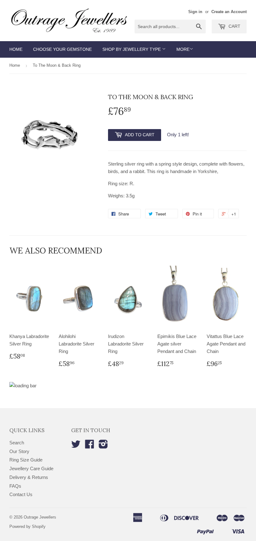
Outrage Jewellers (40, 517)
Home (15, 49)
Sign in (195, 11)
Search (16, 442)
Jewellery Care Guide (31, 468)
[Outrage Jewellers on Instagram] (103, 446)
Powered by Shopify (27, 526)
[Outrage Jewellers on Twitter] (76, 446)
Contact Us (20, 494)
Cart (233, 26)
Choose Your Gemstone (62, 49)
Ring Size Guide (25, 459)
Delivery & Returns (28, 477)
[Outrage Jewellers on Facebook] (89, 446)
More (183, 49)
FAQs (15, 486)
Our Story (19, 451)
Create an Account (229, 11)
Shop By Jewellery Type (132, 49)
